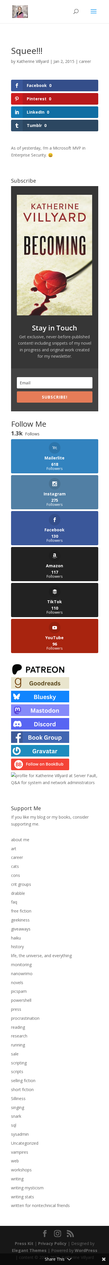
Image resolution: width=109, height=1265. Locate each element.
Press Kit (24, 1243)
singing (17, 1107)
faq (14, 902)
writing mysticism (27, 1188)
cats (15, 866)
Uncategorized (24, 1143)
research (19, 1036)
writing (17, 1179)
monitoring (21, 964)
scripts (17, 1071)
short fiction (22, 1089)
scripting (19, 1063)
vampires (19, 1152)
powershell (21, 1000)
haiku (16, 938)
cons (15, 875)
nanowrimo (22, 973)
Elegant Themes (29, 1250)
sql (13, 1125)
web (15, 1161)
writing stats (22, 1196)
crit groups (21, 884)
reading (18, 1027)
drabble (18, 893)
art (13, 848)
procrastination (25, 1018)
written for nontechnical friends (40, 1205)
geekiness (20, 920)
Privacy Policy (52, 1243)
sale (15, 1054)
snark (16, 1116)
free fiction (21, 911)
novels (17, 982)
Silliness (18, 1098)
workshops (21, 1170)
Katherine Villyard (33, 61)
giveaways (21, 929)
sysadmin (20, 1134)
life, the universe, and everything (41, 955)
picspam (19, 991)
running (18, 1045)
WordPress (86, 1250)
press (16, 1009)
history (17, 946)
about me (20, 839)
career (85, 61)
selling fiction (23, 1080)
